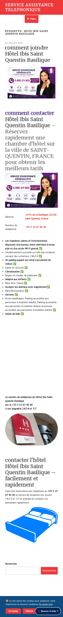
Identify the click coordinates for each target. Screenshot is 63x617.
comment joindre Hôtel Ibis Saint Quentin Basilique (27, 54)
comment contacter (29, 113)
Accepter (13, 611)
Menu (33, 19)
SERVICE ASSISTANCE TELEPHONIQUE (29, 7)
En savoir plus (46, 604)
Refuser (29, 611)
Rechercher (11, 563)
